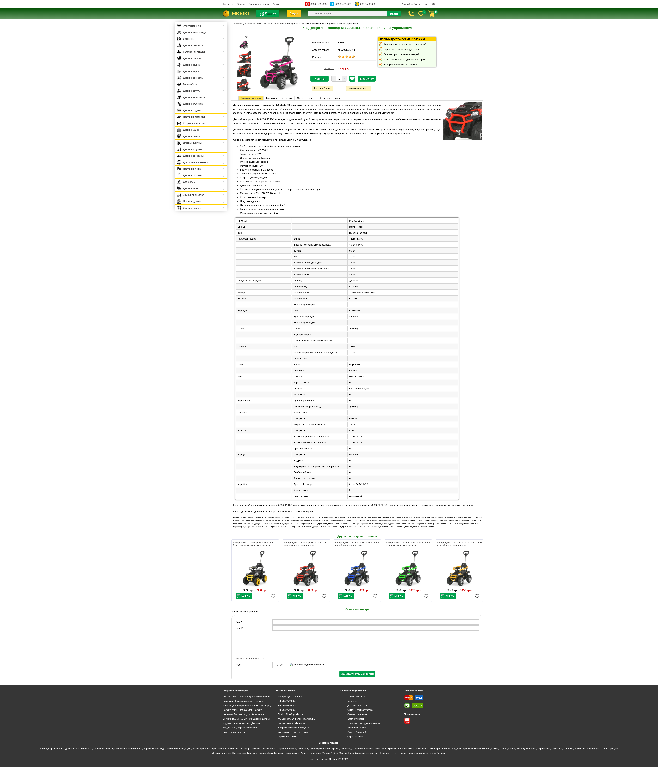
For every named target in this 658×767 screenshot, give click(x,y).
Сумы (188, 748)
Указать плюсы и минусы (250, 658)
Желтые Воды (346, 753)
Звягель (226, 753)
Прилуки (613, 748)
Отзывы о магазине (357, 714)
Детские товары (192, 207)
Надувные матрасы (194, 116)
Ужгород (159, 748)
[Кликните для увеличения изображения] (279, 63)
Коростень (556, 748)
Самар (494, 748)
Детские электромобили (235, 696)
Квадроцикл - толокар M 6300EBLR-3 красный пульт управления (306, 543)
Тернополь (233, 748)
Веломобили (190, 84)
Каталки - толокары (194, 51)
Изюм (270, 753)
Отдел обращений (356, 732)
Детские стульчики (193, 103)
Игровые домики (192, 201)
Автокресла (258, 714)
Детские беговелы (193, 77)
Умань (411, 748)
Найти (394, 13)
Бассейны (188, 38)
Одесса (68, 748)
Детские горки (191, 188)
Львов (76, 748)
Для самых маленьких (195, 162)
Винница (110, 748)
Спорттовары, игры (194, 123)
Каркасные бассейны (248, 727)
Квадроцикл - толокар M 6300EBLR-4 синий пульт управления (357, 543)
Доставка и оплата (259, 4)
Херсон (169, 748)
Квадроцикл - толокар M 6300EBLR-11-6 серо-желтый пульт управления (255, 543)
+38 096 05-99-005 (287, 705)
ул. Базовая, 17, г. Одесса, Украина (296, 719)
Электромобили (192, 25)
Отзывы (241, 4)
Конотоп (402, 748)
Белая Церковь (331, 748)
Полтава (120, 748)
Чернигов (131, 748)
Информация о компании (290, 696)
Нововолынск (239, 753)
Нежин (477, 748)
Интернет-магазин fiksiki (322, 759)
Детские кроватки (192, 175)
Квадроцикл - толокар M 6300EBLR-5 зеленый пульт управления (408, 543)
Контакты (228, 4)
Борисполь (580, 748)
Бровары (392, 748)
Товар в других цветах (279, 98)
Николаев (179, 748)
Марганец (316, 753)
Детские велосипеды (194, 32)
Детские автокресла (194, 97)
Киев (42, 748)
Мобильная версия (357, 727)
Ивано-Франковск (202, 748)
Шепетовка (384, 753)
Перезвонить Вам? (358, 88)
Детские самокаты (193, 45)
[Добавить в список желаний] (352, 78)
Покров (403, 753)
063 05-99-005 (368, 4)
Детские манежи (192, 129)
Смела (511, 748)
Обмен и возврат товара (360, 710)
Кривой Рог (99, 748)
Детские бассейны (193, 155)
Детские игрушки (192, 149)
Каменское (290, 748)
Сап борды (189, 181)
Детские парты (191, 71)
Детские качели (191, 136)
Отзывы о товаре (330, 98)
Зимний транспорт (193, 194)
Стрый (604, 748)
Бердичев (456, 748)
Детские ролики (191, 64)
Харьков (58, 748)
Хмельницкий (277, 748)
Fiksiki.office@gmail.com (290, 714)
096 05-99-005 (343, 4)
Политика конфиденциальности (363, 723)
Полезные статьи (356, 696)
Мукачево (421, 748)
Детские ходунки (192, 110)
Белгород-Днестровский (286, 753)
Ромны (395, 753)
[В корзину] (244, 596)
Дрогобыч (468, 748)
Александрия (434, 748)
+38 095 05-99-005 (287, 701)
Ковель (503, 748)
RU (433, 4)
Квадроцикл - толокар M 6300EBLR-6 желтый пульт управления (459, 543)
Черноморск (593, 748)
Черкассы (256, 748)
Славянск (358, 748)
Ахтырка (305, 753)
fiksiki (240, 13)
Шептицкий (522, 748)
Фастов (326, 753)
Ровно (265, 748)
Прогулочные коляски (234, 732)
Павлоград (346, 748)
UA (425, 4)
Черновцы (148, 748)
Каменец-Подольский (375, 748)
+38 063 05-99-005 (287, 710)
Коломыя (568, 748)
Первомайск (544, 748)
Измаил (486, 748)
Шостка (446, 748)
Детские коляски (192, 58)
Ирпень (373, 753)
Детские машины (241, 723)
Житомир (244, 748)
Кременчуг (303, 748)
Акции (276, 4)
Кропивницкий (219, 748)
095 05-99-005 (318, 4)
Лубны (334, 753)
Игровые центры (192, 142)
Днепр (49, 748)
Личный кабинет (411, 4)
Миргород (414, 753)
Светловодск (362, 753)
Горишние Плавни (256, 753)
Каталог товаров (355, 719)
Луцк (139, 748)
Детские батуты (191, 90)
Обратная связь (355, 736)
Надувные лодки (192, 168)
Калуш (532, 748)
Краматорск (316, 748)
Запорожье (86, 748)
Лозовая (216, 753)
